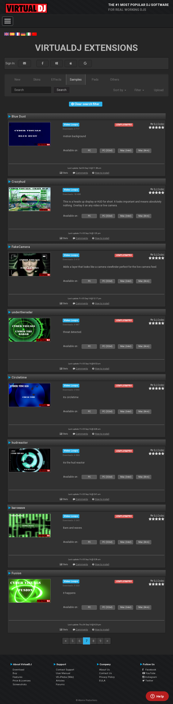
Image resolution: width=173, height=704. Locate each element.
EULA (102, 680)
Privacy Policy (107, 677)
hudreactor (20, 442)
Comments (82, 173)
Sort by (118, 90)
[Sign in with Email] (24, 63)
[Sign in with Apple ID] (71, 63)
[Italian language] (28, 33)
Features (17, 677)
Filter (138, 90)
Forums (60, 684)
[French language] (17, 33)
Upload (159, 90)
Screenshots (20, 684)
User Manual (63, 673)
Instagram (151, 677)
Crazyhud (18, 181)
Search (61, 90)
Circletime (19, 377)
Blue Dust (19, 116)
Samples (76, 79)
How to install (102, 173)
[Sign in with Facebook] (42, 63)
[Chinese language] (34, 33)
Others (114, 79)
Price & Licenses (22, 680)
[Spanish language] (12, 33)
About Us (104, 669)
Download (18, 669)
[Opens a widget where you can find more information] (157, 696)
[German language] (23, 33)
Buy (15, 673)
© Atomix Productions (86, 700)
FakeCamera (21, 247)
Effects (56, 79)
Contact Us (105, 673)
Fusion (16, 573)
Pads (95, 79)
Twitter (149, 680)
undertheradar (22, 312)
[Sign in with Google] (85, 63)
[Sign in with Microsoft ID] (56, 63)
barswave (18, 507)
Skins (37, 79)
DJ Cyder (159, 123)
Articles (60, 680)
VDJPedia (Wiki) (65, 677)
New (17, 79)
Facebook (149, 669)
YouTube (150, 673)
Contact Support (65, 669)
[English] (6, 33)
